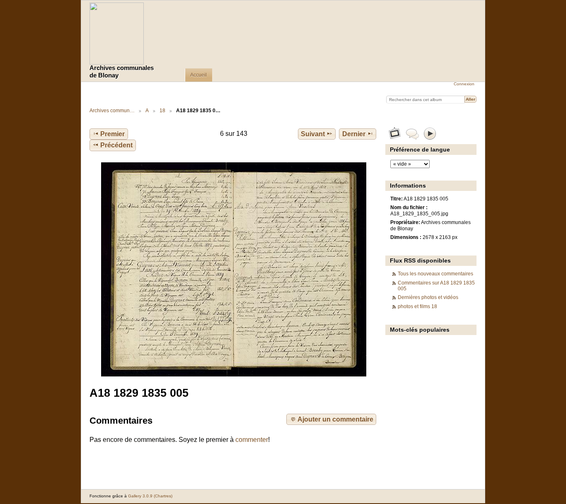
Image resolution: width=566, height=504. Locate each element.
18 (162, 110)
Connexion (464, 84)
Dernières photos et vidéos (428, 297)
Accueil (198, 75)
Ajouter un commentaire (335, 419)
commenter (251, 439)
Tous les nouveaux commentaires (435, 273)
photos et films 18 (417, 306)
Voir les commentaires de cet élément (412, 133)
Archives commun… (112, 110)
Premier (112, 133)
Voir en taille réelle (395, 133)
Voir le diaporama (430, 133)
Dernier (353, 133)
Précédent (116, 145)
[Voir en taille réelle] (233, 269)
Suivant (313, 133)
